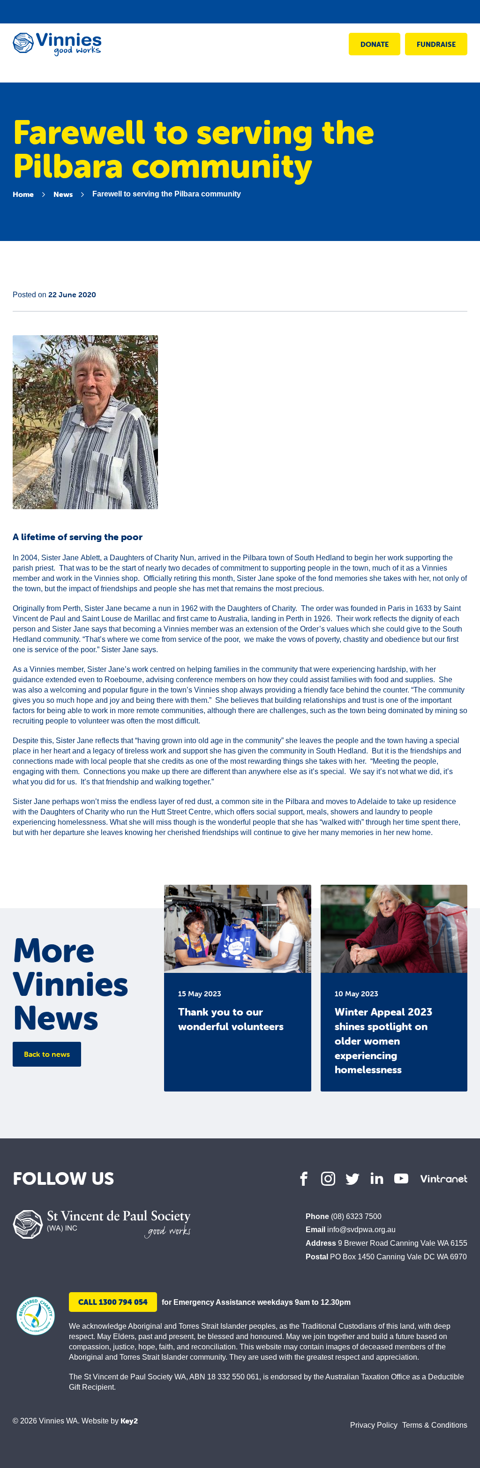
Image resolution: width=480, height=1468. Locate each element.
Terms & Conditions (434, 1425)
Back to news (47, 1054)
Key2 (129, 1420)
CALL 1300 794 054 (113, 1302)
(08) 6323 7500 (356, 1216)
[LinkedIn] (377, 1179)
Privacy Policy (374, 1425)
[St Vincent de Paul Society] (102, 1224)
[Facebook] (304, 1179)
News (63, 194)
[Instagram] (328, 1179)
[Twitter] (352, 1179)
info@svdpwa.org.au (361, 1230)
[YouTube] (401, 1179)
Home (23, 194)
